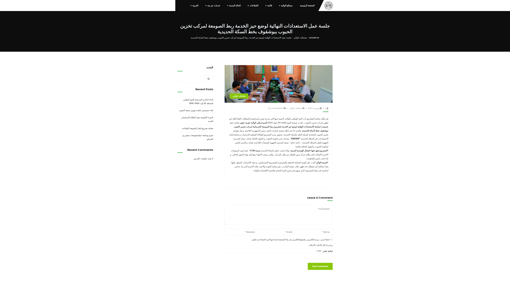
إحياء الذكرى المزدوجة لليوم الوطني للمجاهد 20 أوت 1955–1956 (198, 101)
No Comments (275, 108)
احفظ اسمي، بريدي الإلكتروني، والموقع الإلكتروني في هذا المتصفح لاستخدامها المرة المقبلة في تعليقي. (290, 240)
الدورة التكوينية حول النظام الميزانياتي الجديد (197, 119)
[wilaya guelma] (328, 5)
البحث (209, 67)
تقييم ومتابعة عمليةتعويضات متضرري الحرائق (197, 137)
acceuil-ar (314, 37)
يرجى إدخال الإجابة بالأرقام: (321, 245)
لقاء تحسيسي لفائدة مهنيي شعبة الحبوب (196, 110)
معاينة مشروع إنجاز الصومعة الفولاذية (197, 128)
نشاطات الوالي (300, 37)
